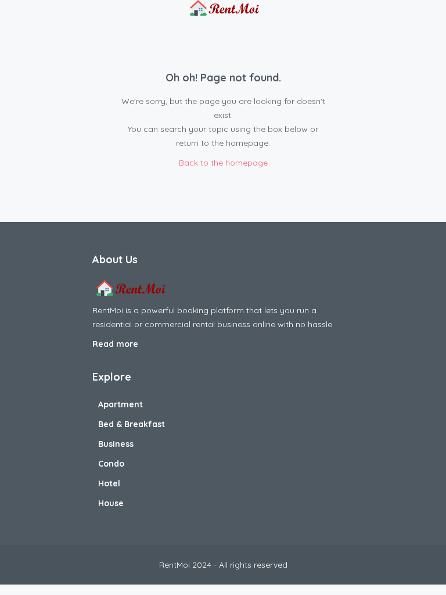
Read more (116, 344)
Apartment (120, 404)
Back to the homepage (223, 162)
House (111, 503)
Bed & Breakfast (131, 424)
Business (116, 444)
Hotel (109, 483)
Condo (111, 463)
